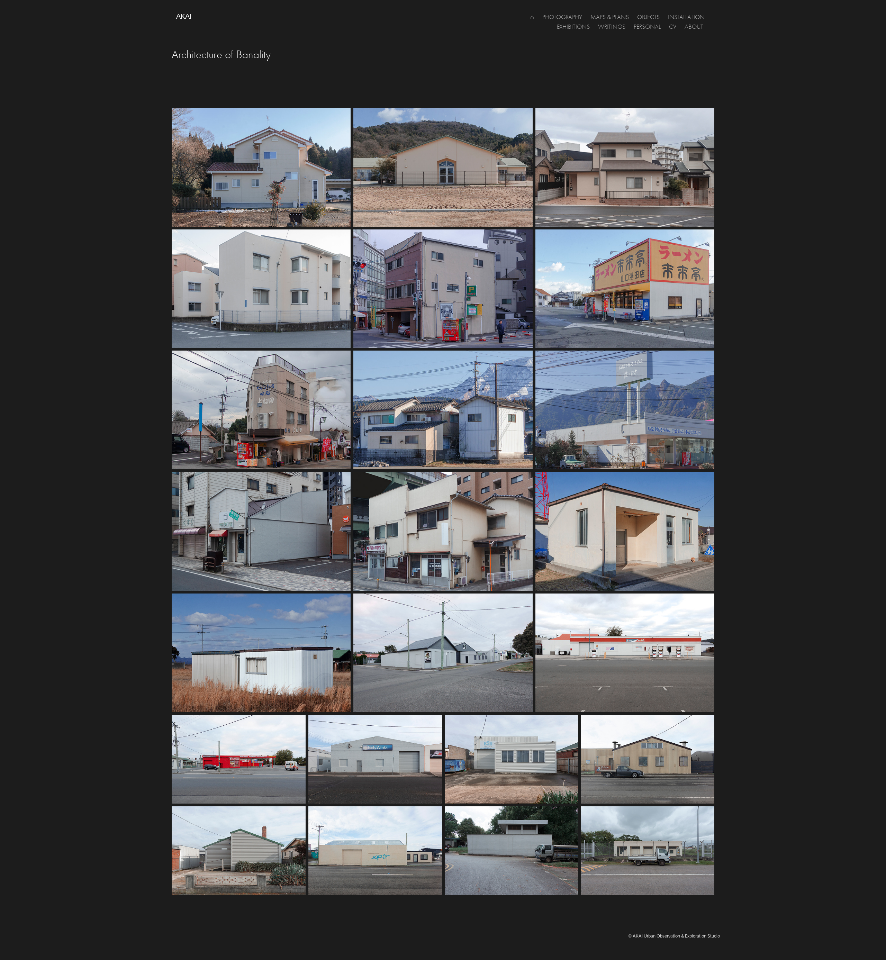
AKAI (184, 16)
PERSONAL (647, 26)
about (694, 26)
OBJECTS (648, 17)
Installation (686, 17)
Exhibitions (573, 26)
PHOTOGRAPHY (562, 17)
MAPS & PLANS (609, 17)
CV (672, 26)
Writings (611, 26)
